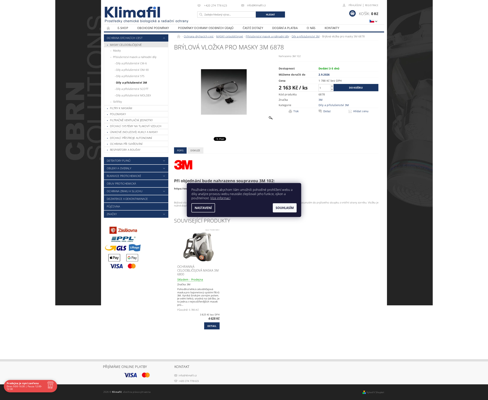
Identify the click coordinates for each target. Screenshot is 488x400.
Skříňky (117, 101)
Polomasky (118, 114)
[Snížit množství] (332, 89)
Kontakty (332, 28)
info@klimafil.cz (188, 375)
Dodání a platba (285, 28)
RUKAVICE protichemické (124, 176)
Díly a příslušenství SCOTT (132, 89)
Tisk (296, 111)
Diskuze (195, 150)
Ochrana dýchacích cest (124, 38)
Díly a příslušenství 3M (131, 82)
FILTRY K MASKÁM (121, 108)
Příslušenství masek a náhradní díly (134, 57)
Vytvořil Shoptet (375, 392)
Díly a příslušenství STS (130, 76)
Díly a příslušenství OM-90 (132, 70)
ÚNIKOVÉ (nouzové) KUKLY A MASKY (134, 132)
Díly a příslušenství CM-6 (131, 63)
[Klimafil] (132, 12)
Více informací (220, 198)
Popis (180, 150)
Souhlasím (285, 208)
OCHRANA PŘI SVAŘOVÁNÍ (126, 144)
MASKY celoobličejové (126, 45)
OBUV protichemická (121, 183)
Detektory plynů (119, 160)
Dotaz (327, 111)
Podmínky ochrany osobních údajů (206, 28)
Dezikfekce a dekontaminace (127, 199)
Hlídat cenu (361, 111)
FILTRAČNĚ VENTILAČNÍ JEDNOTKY (131, 120)
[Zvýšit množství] (332, 86)
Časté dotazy (253, 28)
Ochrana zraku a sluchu (124, 191)
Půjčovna (113, 206)
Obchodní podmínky (153, 28)
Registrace (371, 5)
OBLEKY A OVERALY (119, 168)
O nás (311, 28)
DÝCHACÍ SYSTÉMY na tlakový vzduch (135, 126)
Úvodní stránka (108, 28)
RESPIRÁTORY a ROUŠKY (125, 150)
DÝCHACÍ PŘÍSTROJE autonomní (131, 138)
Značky (112, 214)
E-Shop (123, 28)
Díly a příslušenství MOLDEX (133, 95)
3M (321, 100)
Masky (117, 50)
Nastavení (203, 208)
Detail (211, 326)
